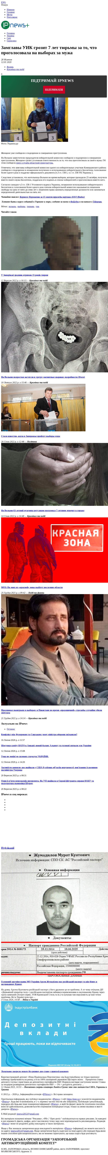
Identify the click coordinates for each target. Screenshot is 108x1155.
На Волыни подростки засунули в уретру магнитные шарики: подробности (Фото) (43, 377)
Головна (11, 33)
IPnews (56, 1099)
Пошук (4, 5)
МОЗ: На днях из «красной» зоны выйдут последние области (32, 587)
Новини (10, 9)
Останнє (11, 729)
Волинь (10, 67)
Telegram (97, 202)
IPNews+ (47, 1094)
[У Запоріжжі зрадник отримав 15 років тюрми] (49, 269)
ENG (3, 2)
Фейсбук (74, 202)
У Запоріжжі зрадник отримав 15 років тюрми (24, 275)
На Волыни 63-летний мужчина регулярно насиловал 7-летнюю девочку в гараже (42, 510)
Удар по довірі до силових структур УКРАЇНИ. (25, 756)
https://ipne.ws (73, 1099)
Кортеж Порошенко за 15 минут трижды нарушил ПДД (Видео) (52, 197)
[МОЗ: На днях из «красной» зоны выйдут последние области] (54, 582)
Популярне (12, 17)
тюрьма (30, 206)
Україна (10, 36)
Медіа (9, 14)
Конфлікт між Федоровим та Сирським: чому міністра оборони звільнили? (39, 734)
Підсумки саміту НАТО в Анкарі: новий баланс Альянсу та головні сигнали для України (46, 745)
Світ (9, 38)
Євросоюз (11, 41)
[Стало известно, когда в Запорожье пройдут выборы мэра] (43, 430)
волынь (12, 206)
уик (37, 206)
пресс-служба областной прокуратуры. (34, 163)
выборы (21, 206)
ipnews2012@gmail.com (28, 1114)
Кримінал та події (15, 69)
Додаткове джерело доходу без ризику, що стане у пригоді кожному (35, 1071)
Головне (11, 12)
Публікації (7, 847)
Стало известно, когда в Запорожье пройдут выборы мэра (30, 436)
